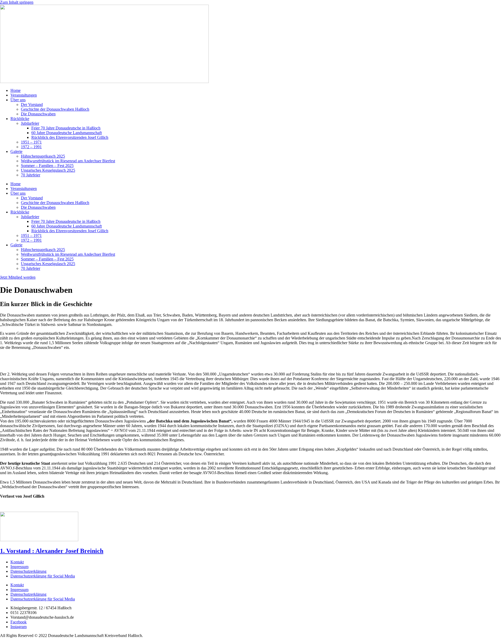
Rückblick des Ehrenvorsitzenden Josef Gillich (69, 137)
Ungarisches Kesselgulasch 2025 (48, 170)
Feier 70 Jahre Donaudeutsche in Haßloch (65, 128)
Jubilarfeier (30, 123)
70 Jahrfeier (30, 175)
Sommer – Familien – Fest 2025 (47, 165)
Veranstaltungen (23, 95)
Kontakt (17, 562)
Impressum (19, 566)
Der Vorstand (32, 104)
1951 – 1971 (31, 142)
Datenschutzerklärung (28, 571)
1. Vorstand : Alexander (51, 550)
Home (15, 90)
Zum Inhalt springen (16, 2)
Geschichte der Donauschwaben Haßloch (55, 109)
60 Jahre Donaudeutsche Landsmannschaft (66, 132)
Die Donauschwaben (38, 114)
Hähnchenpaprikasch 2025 (43, 156)
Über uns (18, 100)
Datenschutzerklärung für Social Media (42, 576)
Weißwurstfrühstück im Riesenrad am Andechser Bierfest (68, 161)
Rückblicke (19, 118)
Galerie (16, 151)
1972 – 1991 (31, 147)
